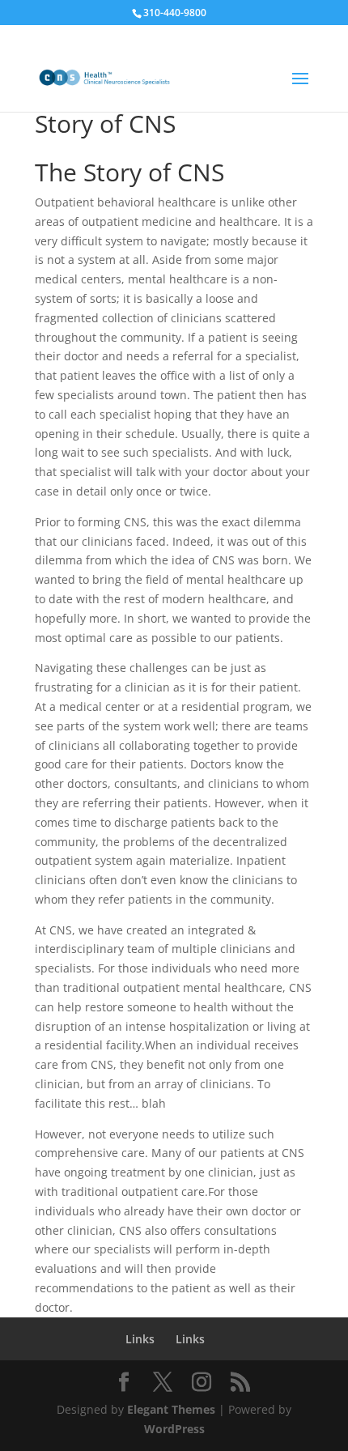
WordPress (174, 1428)
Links (140, 1339)
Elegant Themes (171, 1409)
